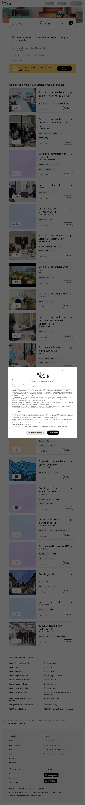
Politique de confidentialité (39, 426)
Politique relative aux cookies (60, 426)
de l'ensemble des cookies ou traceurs (33, 389)
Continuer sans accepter (66, 371)
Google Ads (47, 414)
